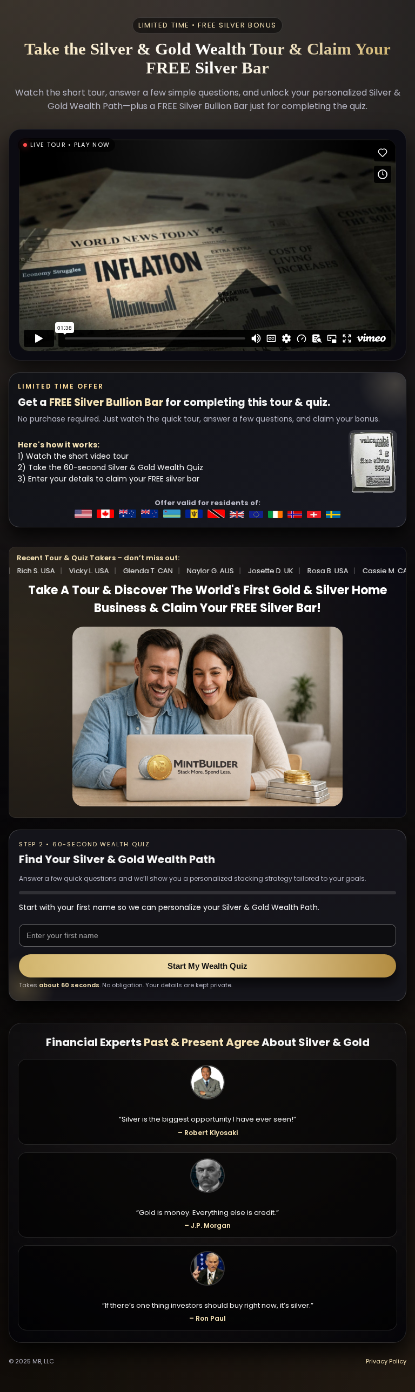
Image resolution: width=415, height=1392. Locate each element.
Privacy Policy (386, 1361)
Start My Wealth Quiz (207, 965)
